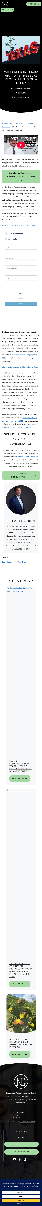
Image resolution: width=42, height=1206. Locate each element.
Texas (21, 1137)
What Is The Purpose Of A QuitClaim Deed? (19, 225)
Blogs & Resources (15, 123)
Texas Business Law (9, 562)
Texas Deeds (22, 562)
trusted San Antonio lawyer (24, 456)
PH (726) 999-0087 (27, 1122)
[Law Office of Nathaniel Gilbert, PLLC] (5, 4)
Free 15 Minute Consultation (33, 3)
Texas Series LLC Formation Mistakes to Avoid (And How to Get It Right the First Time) (20, 970)
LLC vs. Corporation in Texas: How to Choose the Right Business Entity (20, 766)
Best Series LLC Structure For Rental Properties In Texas (20, 1043)
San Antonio (21, 1131)
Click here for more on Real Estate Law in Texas (20, 367)
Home (4, 123)
